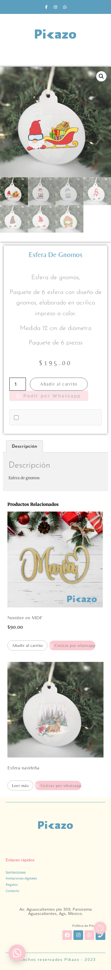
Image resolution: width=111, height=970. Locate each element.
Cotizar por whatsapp (75, 645)
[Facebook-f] (46, 7)
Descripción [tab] (24, 446)
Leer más (20, 785)
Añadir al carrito (58, 384)
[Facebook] (67, 935)
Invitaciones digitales (21, 878)
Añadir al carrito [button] (27, 645)
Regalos (12, 884)
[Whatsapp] (65, 7)
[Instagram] (55, 7)
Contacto (12, 891)
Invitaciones (16, 872)
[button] (101, 76)
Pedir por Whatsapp (51, 396)
